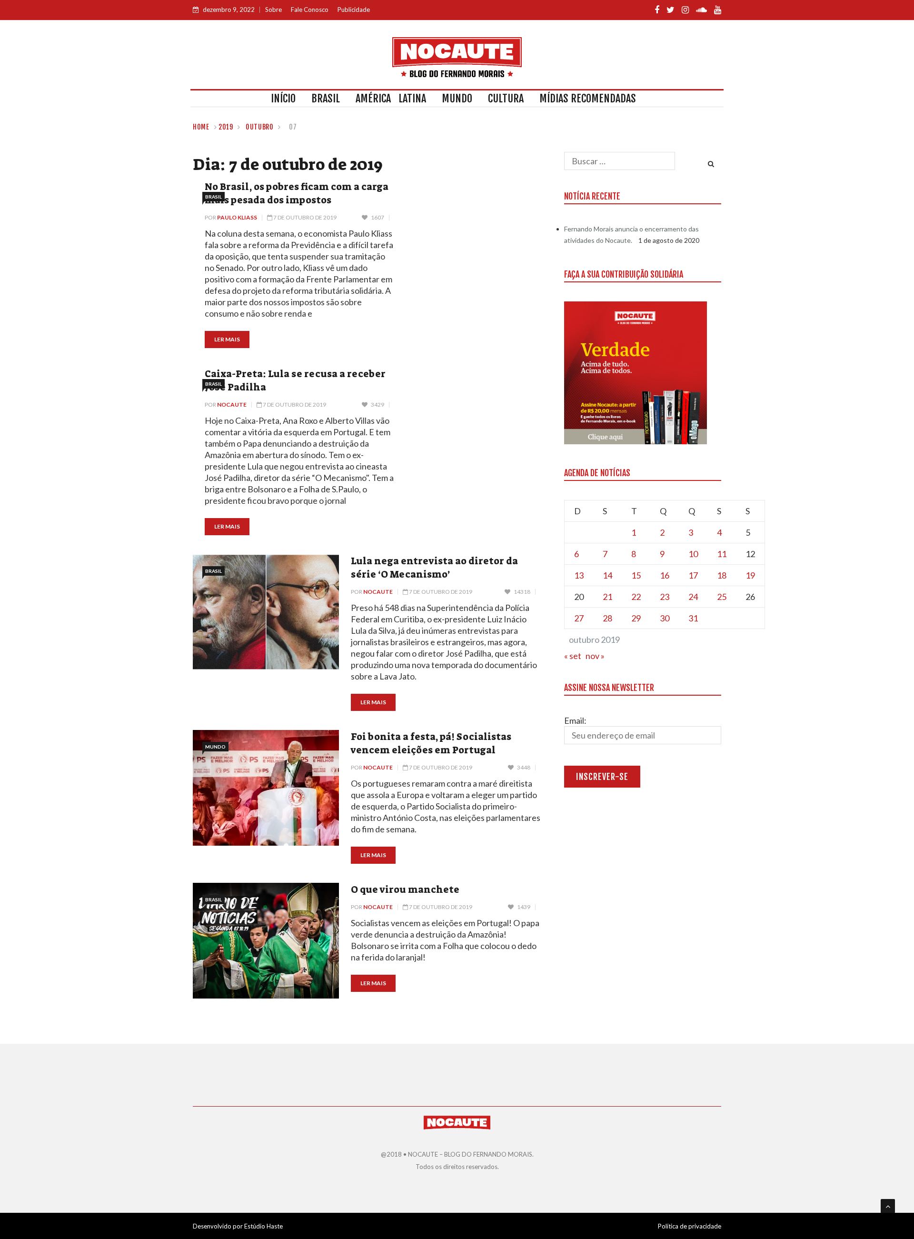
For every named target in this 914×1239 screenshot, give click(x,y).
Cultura (506, 98)
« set (572, 655)
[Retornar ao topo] (888, 1206)
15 (636, 575)
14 (607, 575)
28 (607, 618)
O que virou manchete (405, 889)
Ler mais (227, 339)
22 (636, 596)
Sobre (273, 9)
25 (721, 596)
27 (579, 618)
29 (636, 618)
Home (201, 127)
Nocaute (232, 404)
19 (750, 575)
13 (579, 575)
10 (693, 554)
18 (721, 575)
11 (721, 554)
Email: (575, 720)
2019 (226, 127)
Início (283, 98)
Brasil (325, 98)
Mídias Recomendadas (587, 98)
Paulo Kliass (237, 217)
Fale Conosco (309, 9)
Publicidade (354, 9)
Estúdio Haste (263, 1226)
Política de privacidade (689, 1226)
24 (693, 596)
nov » (595, 655)
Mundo (457, 98)
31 (693, 618)
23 (664, 596)
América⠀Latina (391, 98)
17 (693, 575)
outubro (260, 127)
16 (664, 575)
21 (607, 596)
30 (664, 618)
